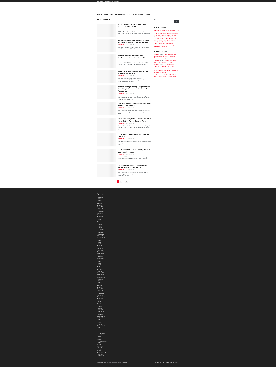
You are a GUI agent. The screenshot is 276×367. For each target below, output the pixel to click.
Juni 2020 (99, 282)
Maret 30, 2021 (129, 107)
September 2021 (101, 258)
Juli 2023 (99, 240)
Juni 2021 (99, 263)
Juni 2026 (99, 200)
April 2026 (99, 203)
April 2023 (99, 245)
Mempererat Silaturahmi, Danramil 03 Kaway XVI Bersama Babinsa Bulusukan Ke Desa (134, 41)
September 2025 (101, 215)
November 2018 (100, 313)
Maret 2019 (99, 306)
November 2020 (100, 274)
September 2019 (101, 297)
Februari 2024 (100, 229)
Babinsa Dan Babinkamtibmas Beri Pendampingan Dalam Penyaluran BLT (131, 56)
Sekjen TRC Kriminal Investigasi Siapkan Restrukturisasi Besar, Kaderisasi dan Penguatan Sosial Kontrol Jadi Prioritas (165, 45)
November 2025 (100, 211)
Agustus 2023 (100, 239)
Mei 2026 (99, 202)
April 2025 (99, 223)
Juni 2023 (99, 242)
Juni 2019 (99, 301)
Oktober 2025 (100, 213)
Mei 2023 (99, 243)
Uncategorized (100, 355)
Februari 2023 (100, 248)
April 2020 (99, 285)
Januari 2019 (100, 309)
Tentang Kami (116, 1)
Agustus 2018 (100, 317)
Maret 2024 (99, 227)
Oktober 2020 (100, 276)
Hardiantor (156, 74)
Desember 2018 (100, 311)
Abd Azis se (156, 54)
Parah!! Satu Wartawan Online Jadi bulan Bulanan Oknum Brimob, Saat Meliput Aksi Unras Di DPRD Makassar (166, 70)
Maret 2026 (99, 205)
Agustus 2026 (100, 197)
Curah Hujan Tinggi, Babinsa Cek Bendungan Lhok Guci (134, 135)
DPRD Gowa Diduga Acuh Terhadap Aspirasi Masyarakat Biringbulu (134, 151)
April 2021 (99, 266)
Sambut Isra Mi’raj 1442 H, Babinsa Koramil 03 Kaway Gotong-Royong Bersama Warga (134, 120)
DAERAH (99, 336)
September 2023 (101, 237)
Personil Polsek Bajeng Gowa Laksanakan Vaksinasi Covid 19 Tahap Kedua (133, 166)
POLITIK (99, 349)
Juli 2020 (99, 280)
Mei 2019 (99, 303)
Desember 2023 (100, 232)
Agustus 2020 (100, 279)
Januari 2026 (100, 208)
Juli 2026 (99, 198)
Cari (155, 19)
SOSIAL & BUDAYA (101, 352)
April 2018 (99, 324)
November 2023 (100, 234)
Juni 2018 (99, 321)
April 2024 (99, 226)
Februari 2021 (100, 269)
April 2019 (99, 305)
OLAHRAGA (100, 346)
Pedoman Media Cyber (108, 1)
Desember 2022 (100, 252)
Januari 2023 (100, 250)
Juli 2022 (99, 255)
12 (126, 181)
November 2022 (100, 253)
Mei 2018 (99, 322)
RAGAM (99, 351)
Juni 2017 (99, 329)
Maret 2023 (99, 247)
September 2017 (101, 326)
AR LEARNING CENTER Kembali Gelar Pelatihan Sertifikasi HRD (132, 25)
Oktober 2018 (100, 314)
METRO (99, 343)
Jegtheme (125, 362)
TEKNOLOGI (100, 354)
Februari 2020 (100, 288)
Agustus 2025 (100, 216)
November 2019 (100, 293)
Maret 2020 (99, 287)
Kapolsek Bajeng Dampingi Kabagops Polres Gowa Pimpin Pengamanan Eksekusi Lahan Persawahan (134, 88)
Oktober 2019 (100, 295)
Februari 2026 (100, 206)
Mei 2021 (99, 264)
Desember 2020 (100, 272)
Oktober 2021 (100, 256)
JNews (101, 362)
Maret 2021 (99, 268)
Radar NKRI (121, 29)
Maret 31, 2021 (129, 29)
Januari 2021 (100, 271)
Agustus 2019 (100, 298)
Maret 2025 (99, 224)
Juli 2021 (99, 261)
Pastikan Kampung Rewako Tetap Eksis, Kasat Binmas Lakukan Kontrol (134, 104)
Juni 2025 (99, 219)
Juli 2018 (99, 319)
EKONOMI (99, 338)
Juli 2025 (99, 218)
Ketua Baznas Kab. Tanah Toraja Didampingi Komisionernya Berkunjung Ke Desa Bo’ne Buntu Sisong (165, 56)
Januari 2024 (100, 231)
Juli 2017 (99, 327)
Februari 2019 (100, 308)
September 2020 (101, 277)
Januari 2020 (100, 290)
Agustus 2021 (100, 260)
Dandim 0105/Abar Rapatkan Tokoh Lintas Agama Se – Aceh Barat (133, 72)
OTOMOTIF (99, 347)
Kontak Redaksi (100, 1)
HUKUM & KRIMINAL (102, 341)
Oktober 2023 (100, 235)
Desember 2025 (100, 210)
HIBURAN (99, 339)
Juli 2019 (99, 300)
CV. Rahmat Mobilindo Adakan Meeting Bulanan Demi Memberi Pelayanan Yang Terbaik (166, 76)
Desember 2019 (100, 292)
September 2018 (101, 316)
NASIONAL (99, 344)
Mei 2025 (99, 221)
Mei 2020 (99, 284)
